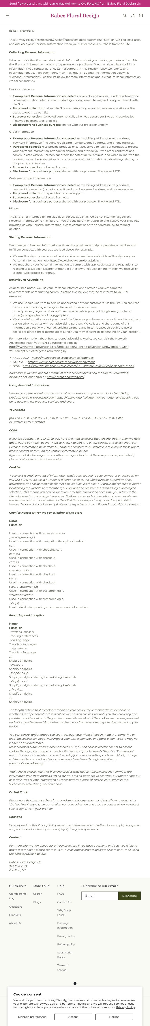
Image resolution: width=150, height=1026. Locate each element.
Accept (73, 1017)
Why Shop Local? (64, 913)
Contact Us (64, 902)
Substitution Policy (65, 955)
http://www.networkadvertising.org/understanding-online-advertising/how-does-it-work (68, 346)
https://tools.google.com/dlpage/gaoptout (41, 315)
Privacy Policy (125, 1007)
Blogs (37, 902)
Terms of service (62, 968)
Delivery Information (65, 925)
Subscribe (129, 896)
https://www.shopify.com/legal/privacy (75, 260)
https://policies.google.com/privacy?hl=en (40, 311)
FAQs (60, 893)
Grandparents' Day (18, 896)
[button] (8, 16)
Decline (114, 1017)
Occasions (15, 906)
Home (12, 30)
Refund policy (66, 944)
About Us (15, 923)
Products (15, 915)
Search (37, 893)
